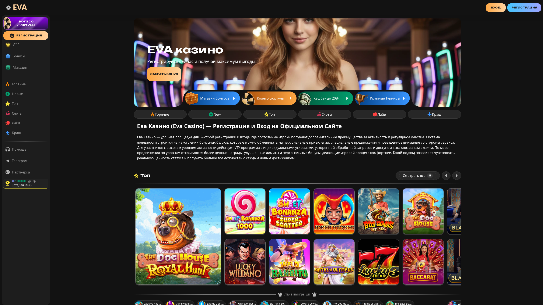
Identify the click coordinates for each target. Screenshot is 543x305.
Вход (496, 7)
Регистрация (524, 7)
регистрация (29, 35)
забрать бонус (164, 74)
